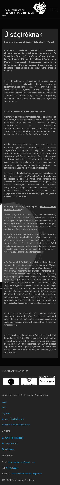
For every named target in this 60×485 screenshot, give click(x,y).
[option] (11, 382)
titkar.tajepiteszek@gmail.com (21, 462)
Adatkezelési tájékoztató (13, 419)
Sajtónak (6, 413)
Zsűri (4, 402)
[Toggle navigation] (54, 9)
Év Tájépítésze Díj (9, 443)
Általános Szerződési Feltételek (16, 425)
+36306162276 (12, 468)
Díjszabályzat (8, 449)
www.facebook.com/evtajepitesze (26, 474)
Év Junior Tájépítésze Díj (12, 438)
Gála (4, 408)
